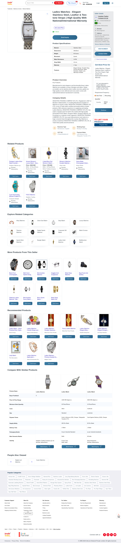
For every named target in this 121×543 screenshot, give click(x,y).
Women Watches (26, 8)
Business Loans (46, 513)
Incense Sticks (37, 488)
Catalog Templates (47, 515)
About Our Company (28, 503)
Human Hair (11, 476)
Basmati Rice (47, 476)
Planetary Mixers (58, 485)
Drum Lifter (85, 476)
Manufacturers (102, 503)
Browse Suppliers (84, 505)
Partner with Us (27, 519)
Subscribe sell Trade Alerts (86, 508)
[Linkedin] (108, 534)
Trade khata (45, 510)
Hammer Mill (105, 479)
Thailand (20, 529)
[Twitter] (111, 534)
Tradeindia (9, 8)
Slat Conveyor (36, 485)
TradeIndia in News (28, 510)
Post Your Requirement (85, 503)
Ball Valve (96, 485)
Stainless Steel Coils (77, 488)
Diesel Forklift (30, 482)
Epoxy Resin (68, 482)
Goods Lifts (57, 488)
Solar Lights (47, 488)
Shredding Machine (93, 479)
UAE (36, 529)
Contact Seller (103, 53)
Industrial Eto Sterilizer (63, 479)
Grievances (8, 541)
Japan (6, 529)
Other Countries (56, 529)
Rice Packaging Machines (78, 479)
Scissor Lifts (105, 476)
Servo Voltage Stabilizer (34, 476)
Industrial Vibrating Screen (15, 479)
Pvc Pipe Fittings (98, 488)
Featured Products (103, 510)
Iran (51, 529)
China (10, 529)
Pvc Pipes (88, 488)
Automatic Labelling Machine (15, 482)
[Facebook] (104, 534)
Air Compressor (27, 488)
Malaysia (26, 529)
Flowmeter (36, 479)
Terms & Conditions (25, 541)
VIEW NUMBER (103, 49)
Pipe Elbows (23, 491)
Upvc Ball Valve (12, 491)
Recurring (108, 95)
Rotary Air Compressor (48, 479)
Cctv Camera (87, 485)
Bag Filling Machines (13, 485)
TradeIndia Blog (27, 508)
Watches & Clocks (17, 8)
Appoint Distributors (47, 517)
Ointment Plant (47, 485)
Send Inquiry (65, 37)
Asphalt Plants (26, 485)
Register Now (103, 124)
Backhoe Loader (57, 476)
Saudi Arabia (42, 529)
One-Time (99, 95)
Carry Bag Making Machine (72, 476)
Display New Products (66, 503)
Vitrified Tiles (66, 488)
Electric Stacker (95, 476)
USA (47, 529)
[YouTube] (114, 534)
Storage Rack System (56, 482)
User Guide (7, 505)
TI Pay (44, 508)
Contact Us (26, 516)
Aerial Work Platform (42, 482)
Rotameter (28, 479)
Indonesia (31, 529)
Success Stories (27, 505)
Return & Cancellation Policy (11, 508)
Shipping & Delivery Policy (10, 510)
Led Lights (78, 485)
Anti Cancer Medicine (14, 488)
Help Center (7, 503)
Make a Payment (27, 521)
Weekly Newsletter (28, 524)
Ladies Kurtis (69, 485)
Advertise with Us (46, 503)
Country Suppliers (103, 508)
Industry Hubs (102, 505)
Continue (103, 110)
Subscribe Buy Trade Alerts (67, 508)
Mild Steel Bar (77, 482)
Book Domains (46, 505)
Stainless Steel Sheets (90, 482)
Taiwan (14, 529)
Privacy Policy (15, 541)
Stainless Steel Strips (104, 482)
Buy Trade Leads (65, 505)
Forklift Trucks (21, 476)
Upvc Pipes (108, 488)
